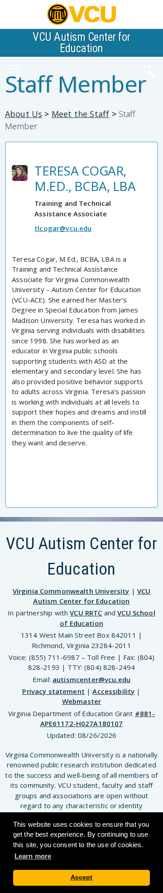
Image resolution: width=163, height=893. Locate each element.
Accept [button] (82, 877)
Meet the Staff (81, 113)
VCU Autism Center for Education (81, 42)
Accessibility (113, 691)
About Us (23, 113)
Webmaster (81, 701)
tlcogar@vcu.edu (62, 228)
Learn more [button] (33, 856)
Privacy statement (53, 691)
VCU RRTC (86, 612)
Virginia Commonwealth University (71, 590)
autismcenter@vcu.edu (91, 679)
